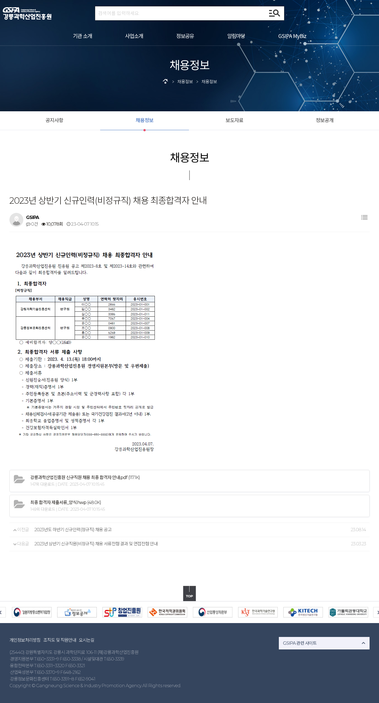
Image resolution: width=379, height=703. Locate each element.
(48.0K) (65, 502)
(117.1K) (85, 477)
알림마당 (236, 35)
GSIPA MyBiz (292, 35)
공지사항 (54, 120)
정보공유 (185, 35)
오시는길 (86, 640)
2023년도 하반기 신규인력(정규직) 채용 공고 (73, 529)
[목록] (364, 218)
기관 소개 (82, 35)
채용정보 (144, 120)
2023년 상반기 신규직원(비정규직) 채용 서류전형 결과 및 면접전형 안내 (96, 543)
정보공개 (324, 120)
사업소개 (134, 35)
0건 (34, 224)
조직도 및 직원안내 (59, 640)
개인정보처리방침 (25, 640)
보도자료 (234, 120)
